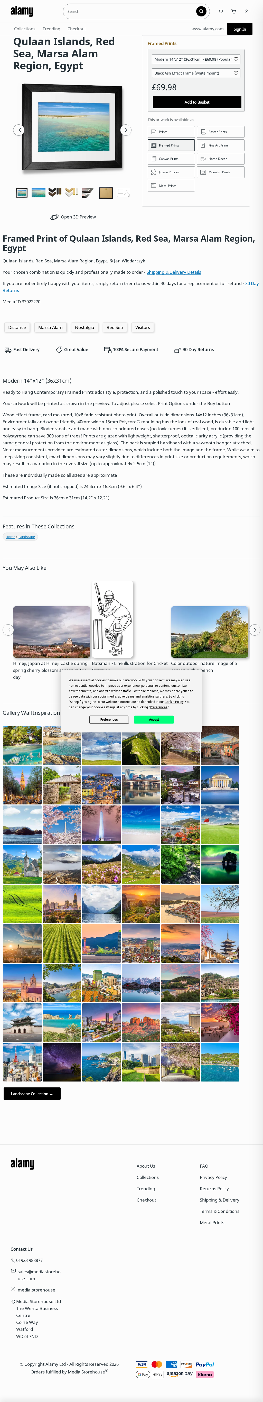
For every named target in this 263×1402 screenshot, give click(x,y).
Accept (154, 719)
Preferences (109, 719)
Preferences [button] (158, 707)
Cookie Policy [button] (174, 701)
